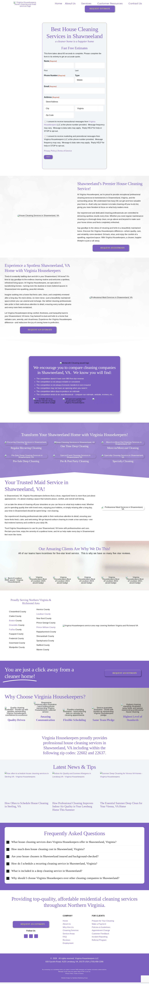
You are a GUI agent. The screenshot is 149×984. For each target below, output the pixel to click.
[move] (123, 442)
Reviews (66, 940)
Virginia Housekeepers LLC (87, 958)
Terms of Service (65, 151)
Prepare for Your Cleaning (103, 921)
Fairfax (12, 630)
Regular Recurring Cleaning (26, 447)
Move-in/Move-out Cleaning (123, 447)
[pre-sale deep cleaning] (26, 455)
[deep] (74, 442)
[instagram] (31, 936)
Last (76, 70)
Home (65, 921)
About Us (67, 924)
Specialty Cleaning (123, 461)
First (45, 70)
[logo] (25, 2)
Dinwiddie (13, 625)
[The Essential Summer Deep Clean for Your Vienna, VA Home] (122, 786)
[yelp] (36, 936)
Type (77, 75)
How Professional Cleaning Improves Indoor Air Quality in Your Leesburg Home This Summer (72, 806)
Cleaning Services (70, 930)
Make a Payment (99, 924)
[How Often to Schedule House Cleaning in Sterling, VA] (27, 786)
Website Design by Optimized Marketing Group (74, 978)
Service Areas (69, 934)
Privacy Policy (50, 151)
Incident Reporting (99, 937)
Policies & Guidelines (101, 927)
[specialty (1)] (123, 455)
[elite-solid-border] (104, 399)
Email (50, 86)
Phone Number (54, 75)
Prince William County (45, 627)
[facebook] (26, 936)
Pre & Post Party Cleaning (74, 461)
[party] (74, 455)
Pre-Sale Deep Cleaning (26, 461)
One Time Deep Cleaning (74, 446)
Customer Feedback (100, 934)
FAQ (65, 937)
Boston (12, 621)
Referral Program (99, 940)
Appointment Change (101, 930)
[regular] (26, 442)
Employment (68, 943)
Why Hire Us (68, 927)
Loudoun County (43, 614)
